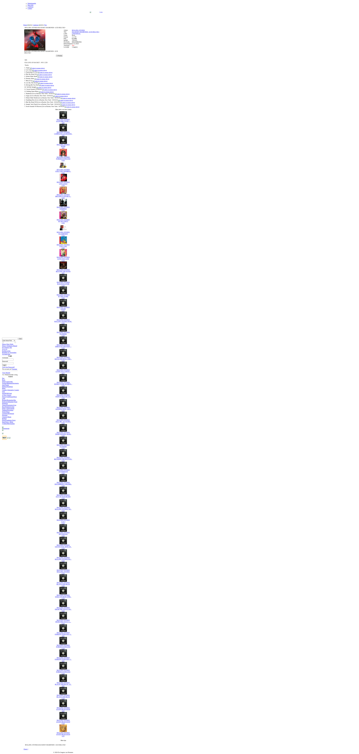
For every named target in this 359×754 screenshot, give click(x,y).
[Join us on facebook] (3, 426)
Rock (3, 380)
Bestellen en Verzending (9, 352)
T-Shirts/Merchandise (8, 423)
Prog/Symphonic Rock (9, 420)
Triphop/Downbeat (7, 410)
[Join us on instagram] (5, 428)
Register (14, 369)
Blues (3, 388)
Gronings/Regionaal (8, 413)
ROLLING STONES (78, 30)
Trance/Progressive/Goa (9, 405)
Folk (3, 392)
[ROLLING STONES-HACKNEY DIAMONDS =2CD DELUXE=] (34, 50)
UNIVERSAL (76, 33)
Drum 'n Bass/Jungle (8, 408)
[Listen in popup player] (37, 68)
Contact (29, 8)
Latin (3, 398)
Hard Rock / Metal (7, 422)
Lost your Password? (8, 367)
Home (25, 25)
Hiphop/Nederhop (7, 386)
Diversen (4, 415)
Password (5, 361)
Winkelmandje (31, 3)
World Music (6, 412)
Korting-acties (6, 351)
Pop (3, 378)
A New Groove (6, 395)
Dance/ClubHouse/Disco (9, 397)
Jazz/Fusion (5, 385)
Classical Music (6, 417)
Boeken (4, 418)
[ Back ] (25, 749)
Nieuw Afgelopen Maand (9, 346)
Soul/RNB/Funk (7, 393)
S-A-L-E (4, 349)
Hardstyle (5, 403)
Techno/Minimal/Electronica (10, 383)
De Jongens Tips (7, 347)
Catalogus (30, 7)
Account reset (6, 354)
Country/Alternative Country (10, 390)
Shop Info (30, 5)
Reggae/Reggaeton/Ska (9, 400)
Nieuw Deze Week (7, 344)
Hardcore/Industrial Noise (9, 402)
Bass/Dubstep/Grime (8, 407)
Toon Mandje (6, 373)
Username (5, 358)
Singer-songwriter (7, 381)
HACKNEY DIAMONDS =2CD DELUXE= (85, 32)
